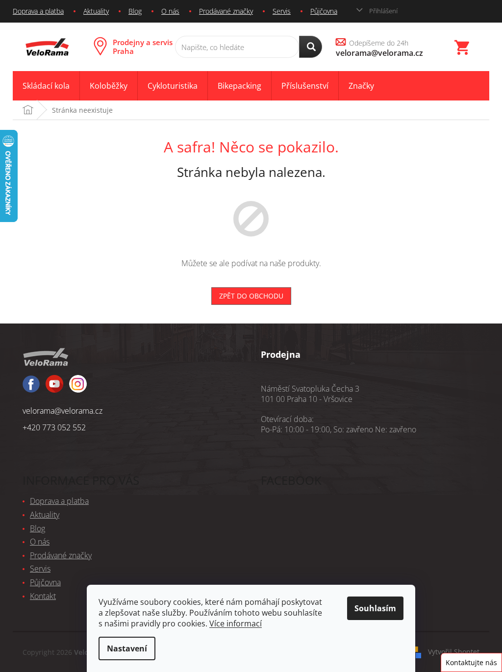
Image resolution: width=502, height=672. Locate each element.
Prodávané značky (226, 11)
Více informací (235, 623)
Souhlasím (375, 608)
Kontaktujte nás (471, 662)
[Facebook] (31, 388)
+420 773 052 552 (54, 427)
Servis (282, 11)
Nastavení (127, 648)
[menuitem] (46, 86)
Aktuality (96, 11)
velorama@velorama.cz (62, 410)
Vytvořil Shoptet (453, 651)
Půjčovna (323, 11)
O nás (170, 11)
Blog (135, 11)
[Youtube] (78, 388)
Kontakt (43, 596)
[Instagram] (54, 388)
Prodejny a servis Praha (143, 46)
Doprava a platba (38, 11)
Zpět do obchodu (251, 295)
